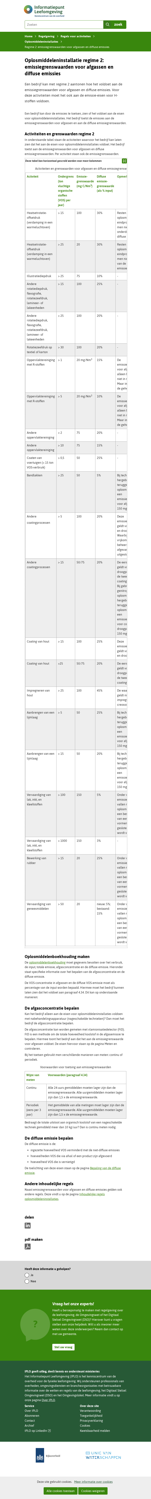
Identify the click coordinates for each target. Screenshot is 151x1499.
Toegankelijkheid (91, 1415)
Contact (30, 1420)
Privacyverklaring (91, 1420)
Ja (32, 1275)
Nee (33, 1281)
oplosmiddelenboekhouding (47, 962)
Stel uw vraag (63, 1347)
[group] (76, 553)
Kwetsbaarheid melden (95, 1430)
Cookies (85, 1425)
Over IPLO (48, 1400)
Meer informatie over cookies (93, 1481)
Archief (29, 1425)
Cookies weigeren (93, 1491)
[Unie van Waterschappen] (103, 1455)
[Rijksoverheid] (47, 1455)
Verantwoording (90, 1410)
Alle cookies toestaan (61, 1491)
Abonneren (32, 1415)
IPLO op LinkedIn (38, 1431)
